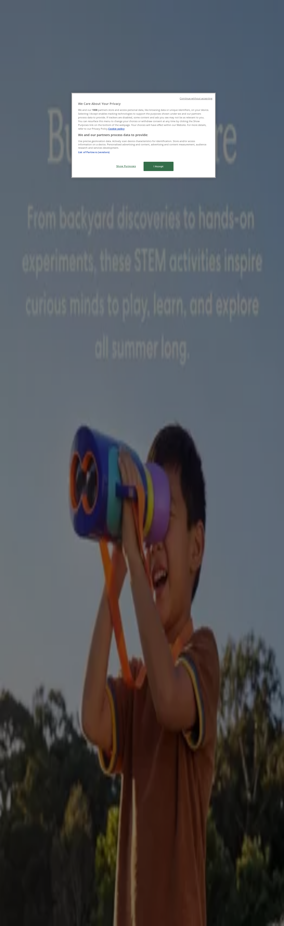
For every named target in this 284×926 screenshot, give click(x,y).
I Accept (159, 166)
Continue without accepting (196, 98)
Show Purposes (126, 166)
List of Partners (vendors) (94, 152)
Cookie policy (116, 128)
